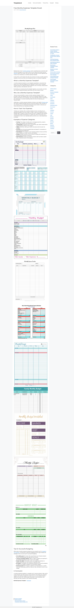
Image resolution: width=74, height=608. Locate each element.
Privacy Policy (45, 2)
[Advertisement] (31, 18)
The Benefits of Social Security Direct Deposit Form (55, 56)
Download (29, 580)
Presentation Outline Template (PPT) (21, 601)
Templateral (18, 3)
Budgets (52, 90)
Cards (51, 95)
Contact (29, 2)
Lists (51, 115)
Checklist (52, 100)
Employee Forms (53, 105)
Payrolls (52, 118)
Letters (51, 113)
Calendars (52, 93)
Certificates (52, 97)
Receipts (52, 121)
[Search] (58, 132)
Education (52, 103)
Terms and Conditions (37, 2)
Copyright (52, 2)
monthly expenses (26, 70)
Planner (51, 120)
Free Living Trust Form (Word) (20, 600)
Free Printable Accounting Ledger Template (54, 80)
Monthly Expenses (18, 599)
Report (51, 123)
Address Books (53, 88)
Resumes (52, 125)
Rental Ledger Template (55, 72)
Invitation (52, 110)
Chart (51, 98)
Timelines (52, 128)
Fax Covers (52, 106)
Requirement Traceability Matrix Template (54, 66)
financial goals (45, 102)
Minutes (51, 116)
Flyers (51, 108)
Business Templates (18, 598)
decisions (16, 73)
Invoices (52, 111)
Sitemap (56, 2)
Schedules (52, 126)
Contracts (52, 101)
